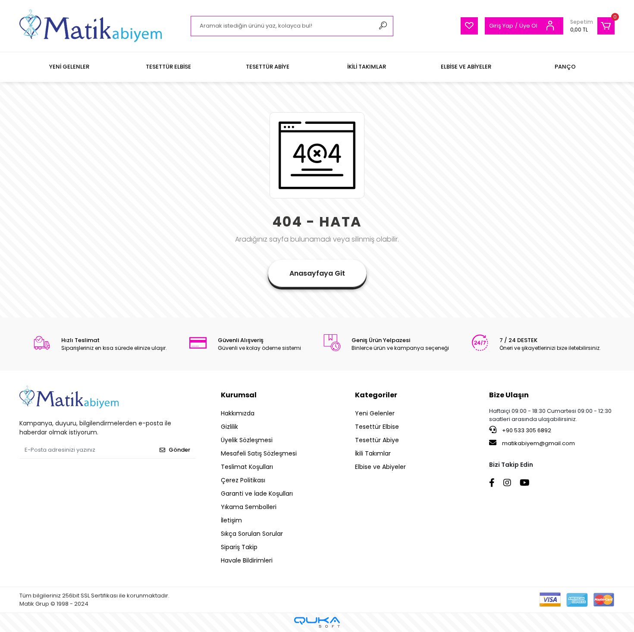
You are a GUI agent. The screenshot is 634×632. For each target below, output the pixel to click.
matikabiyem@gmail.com (538, 443)
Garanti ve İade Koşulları (257, 493)
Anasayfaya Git (317, 273)
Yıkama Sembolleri (248, 507)
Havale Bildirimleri (247, 560)
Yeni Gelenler (375, 413)
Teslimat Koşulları (247, 466)
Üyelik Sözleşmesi (247, 440)
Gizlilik (229, 426)
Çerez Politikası (243, 480)
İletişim (231, 520)
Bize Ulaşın (509, 395)
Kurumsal (239, 395)
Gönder (179, 450)
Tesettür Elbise (377, 426)
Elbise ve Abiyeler (380, 466)
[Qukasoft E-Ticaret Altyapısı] (317, 622)
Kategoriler (376, 395)
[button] (592, 26)
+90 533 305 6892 (526, 430)
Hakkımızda (237, 413)
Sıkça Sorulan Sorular (252, 533)
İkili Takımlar (373, 453)
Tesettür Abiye (377, 440)
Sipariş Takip (239, 547)
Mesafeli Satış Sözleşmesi (259, 453)
